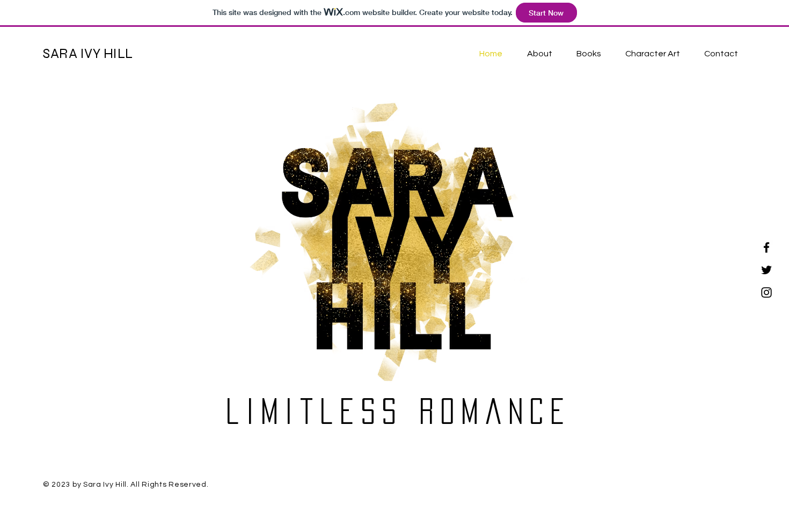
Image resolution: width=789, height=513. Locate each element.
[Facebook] (766, 247)
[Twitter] (766, 270)
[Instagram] (766, 292)
